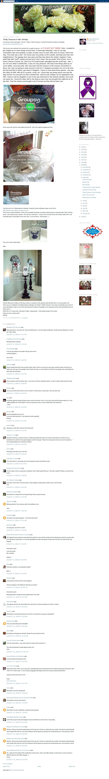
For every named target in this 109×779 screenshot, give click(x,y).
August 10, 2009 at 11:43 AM (17, 636)
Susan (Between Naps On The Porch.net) (18, 750)
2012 (82, 157)
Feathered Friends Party (89, 190)
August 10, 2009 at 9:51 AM (17, 626)
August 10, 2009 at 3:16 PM (17, 661)
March (84, 211)
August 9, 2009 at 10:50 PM (17, 587)
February (85, 213)
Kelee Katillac (10, 348)
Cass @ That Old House (13, 640)
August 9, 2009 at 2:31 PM (16, 344)
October (85, 172)
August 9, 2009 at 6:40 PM (16, 487)
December (86, 167)
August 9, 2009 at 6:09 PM (16, 454)
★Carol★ (9, 364)
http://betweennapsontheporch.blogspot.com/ (15, 210)
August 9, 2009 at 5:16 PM (16, 430)
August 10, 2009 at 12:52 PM (17, 651)
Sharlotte (9, 578)
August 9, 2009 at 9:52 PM (16, 573)
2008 (82, 216)
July (84, 200)
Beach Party (85, 182)
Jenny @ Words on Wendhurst (15, 656)
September (86, 175)
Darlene (9, 425)
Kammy (9, 411)
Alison (8, 630)
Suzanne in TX (11, 435)
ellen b (8, 449)
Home (39, 766)
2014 (82, 152)
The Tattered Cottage (13, 480)
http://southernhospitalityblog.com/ (12, 44)
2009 (82, 165)
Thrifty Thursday (87, 179)
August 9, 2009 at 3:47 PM (16, 374)
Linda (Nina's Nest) (12, 458)
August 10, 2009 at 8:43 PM (17, 722)
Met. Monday (86, 184)
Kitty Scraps (10, 601)
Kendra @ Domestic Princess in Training (18, 534)
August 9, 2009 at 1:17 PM (16, 334)
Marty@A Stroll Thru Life (13, 327)
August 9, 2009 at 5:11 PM (16, 421)
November (86, 169)
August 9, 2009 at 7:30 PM (16, 497)
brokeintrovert (10, 621)
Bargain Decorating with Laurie (15, 726)
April (84, 208)
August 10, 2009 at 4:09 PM (17, 693)
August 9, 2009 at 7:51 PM (16, 520)
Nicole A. (9, 611)
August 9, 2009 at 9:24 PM (16, 560)
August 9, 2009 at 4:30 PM (16, 407)
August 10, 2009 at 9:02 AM (17, 607)
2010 (82, 162)
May (84, 206)
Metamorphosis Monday (89, 197)
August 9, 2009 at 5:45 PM (16, 444)
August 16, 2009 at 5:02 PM (17, 759)
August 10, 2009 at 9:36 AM (17, 616)
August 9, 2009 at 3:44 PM (16, 360)
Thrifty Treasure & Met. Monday (91, 187)
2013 (82, 154)
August (85, 177)
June (84, 203)
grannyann (10, 525)
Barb (8, 564)
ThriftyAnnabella (11, 378)
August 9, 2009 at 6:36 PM (16, 475)
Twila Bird (10, 515)
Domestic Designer (12, 492)
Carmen (9, 388)
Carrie (8, 688)
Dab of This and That (54, 8)
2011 (82, 160)
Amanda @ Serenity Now (14, 468)
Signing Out (10, 501)
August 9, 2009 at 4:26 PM (16, 393)
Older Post (72, 766)
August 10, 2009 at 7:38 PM (17, 712)
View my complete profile (95, 43)
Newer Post (6, 766)
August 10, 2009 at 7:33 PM (17, 703)
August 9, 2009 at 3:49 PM (16, 383)
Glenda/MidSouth (93, 39)
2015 (82, 149)
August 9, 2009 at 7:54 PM (16, 530)
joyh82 (8, 707)
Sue (8, 397)
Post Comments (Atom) (17, 770)
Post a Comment (7, 763)
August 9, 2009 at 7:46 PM (16, 511)
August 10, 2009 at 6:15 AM (17, 597)
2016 (82, 147)
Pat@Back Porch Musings (14, 339)
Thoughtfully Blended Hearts (15, 717)
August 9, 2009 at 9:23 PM (16, 544)
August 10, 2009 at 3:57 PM (17, 683)
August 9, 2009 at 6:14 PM (16, 463)
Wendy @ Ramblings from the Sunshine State (19, 697)
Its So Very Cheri (11, 666)
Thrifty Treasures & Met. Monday (91, 192)
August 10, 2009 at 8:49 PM (17, 734)
